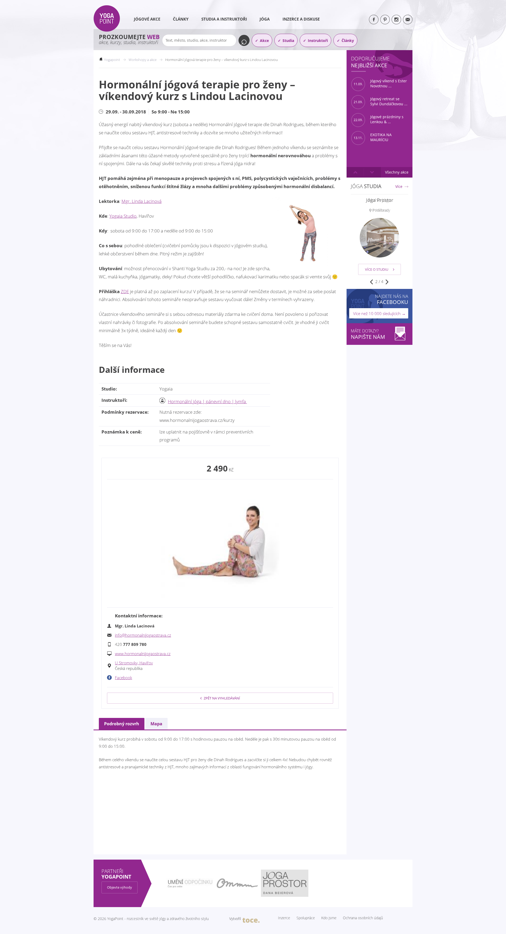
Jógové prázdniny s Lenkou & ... (378, 119)
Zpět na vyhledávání (222, 698)
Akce (264, 40)
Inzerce (284, 918)
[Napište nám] (407, 19)
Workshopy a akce (143, 59)
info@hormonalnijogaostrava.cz (143, 635)
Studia (288, 40)
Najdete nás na (391, 299)
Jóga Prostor (379, 200)
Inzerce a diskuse (301, 19)
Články (180, 19)
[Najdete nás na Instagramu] (396, 19)
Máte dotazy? (368, 334)
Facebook (123, 677)
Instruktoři (318, 40)
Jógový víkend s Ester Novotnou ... (380, 83)
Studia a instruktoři (224, 19)
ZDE (125, 291)
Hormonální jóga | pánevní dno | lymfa (207, 401)
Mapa (156, 724)
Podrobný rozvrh (121, 724)
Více (398, 186)
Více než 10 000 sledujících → (379, 313)
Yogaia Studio (123, 216)
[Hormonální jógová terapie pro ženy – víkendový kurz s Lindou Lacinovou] (220, 542)
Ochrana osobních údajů (363, 918)
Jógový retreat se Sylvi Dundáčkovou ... (380, 101)
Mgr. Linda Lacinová (141, 201)
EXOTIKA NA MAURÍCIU (373, 137)
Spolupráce (305, 918)
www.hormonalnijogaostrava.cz (143, 653)
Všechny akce (396, 172)
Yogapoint (112, 59)
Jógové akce (147, 19)
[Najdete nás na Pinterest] (385, 19)
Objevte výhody (119, 887)
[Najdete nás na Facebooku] (373, 19)
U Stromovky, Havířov (134, 662)
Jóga (265, 19)
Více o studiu (376, 269)
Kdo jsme (329, 918)
